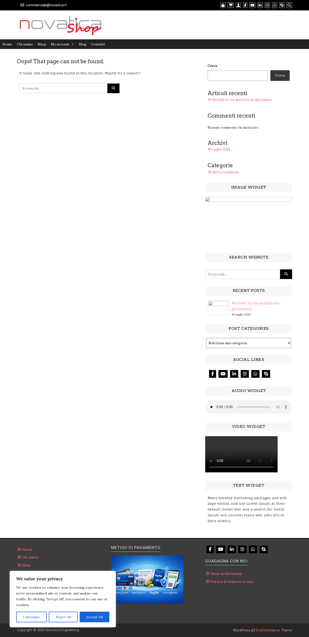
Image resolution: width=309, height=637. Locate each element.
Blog (82, 44)
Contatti (98, 44)
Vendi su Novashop (226, 574)
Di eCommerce (267, 630)
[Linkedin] (234, 374)
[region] (63, 599)
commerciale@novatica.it (46, 5)
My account (60, 44)
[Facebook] (212, 374)
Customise (31, 617)
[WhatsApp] (255, 374)
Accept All (94, 617)
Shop (42, 44)
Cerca (212, 65)
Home (7, 44)
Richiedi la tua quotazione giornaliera (242, 100)
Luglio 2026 (221, 149)
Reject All (63, 617)
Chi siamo (25, 44)
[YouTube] (223, 374)
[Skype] (266, 374)
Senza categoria (225, 172)
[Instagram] (245, 374)
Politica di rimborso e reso (232, 582)
